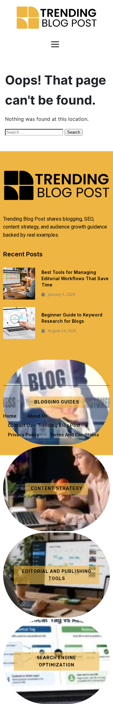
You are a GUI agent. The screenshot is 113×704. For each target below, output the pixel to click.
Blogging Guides (56, 402)
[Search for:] (35, 132)
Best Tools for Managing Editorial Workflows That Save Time (75, 278)
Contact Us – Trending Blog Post (44, 425)
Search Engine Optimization (56, 661)
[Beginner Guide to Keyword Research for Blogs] (19, 323)
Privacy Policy (23, 435)
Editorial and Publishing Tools (56, 575)
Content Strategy (57, 488)
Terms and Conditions (74, 435)
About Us (37, 416)
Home (9, 416)
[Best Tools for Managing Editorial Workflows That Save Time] (19, 284)
